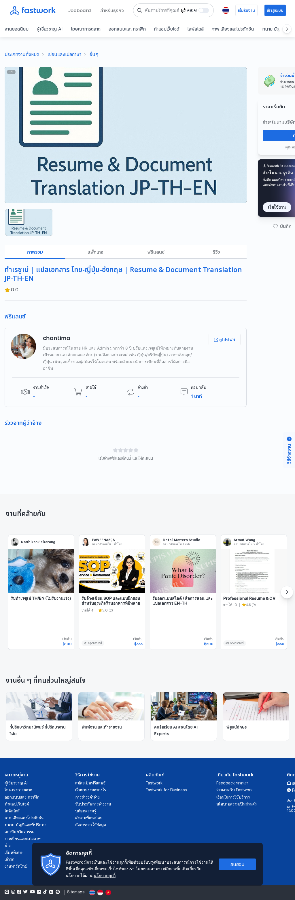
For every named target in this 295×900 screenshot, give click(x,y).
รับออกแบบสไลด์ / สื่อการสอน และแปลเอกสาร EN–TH (182, 601)
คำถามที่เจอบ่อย (89, 818)
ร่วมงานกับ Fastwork (234, 790)
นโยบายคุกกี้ (105, 875)
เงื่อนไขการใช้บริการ (233, 797)
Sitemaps (75, 892)
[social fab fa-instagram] (13, 892)
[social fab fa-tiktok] (45, 892)
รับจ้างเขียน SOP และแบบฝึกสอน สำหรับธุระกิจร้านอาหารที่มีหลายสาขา (111, 603)
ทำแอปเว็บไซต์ (166, 28)
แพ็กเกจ (95, 251)
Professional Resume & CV (249, 598)
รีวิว (216, 251)
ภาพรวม (35, 251)
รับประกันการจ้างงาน (93, 804)
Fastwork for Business (166, 790)
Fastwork (154, 783)
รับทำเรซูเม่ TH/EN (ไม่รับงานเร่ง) (41, 598)
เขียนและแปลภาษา (64, 54)
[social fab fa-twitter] (25, 892)
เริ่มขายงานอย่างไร (90, 790)
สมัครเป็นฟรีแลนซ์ (90, 783)
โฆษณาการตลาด (86, 28)
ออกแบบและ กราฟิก (127, 28)
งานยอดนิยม (17, 28)
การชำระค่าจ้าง (87, 797)
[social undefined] (51, 892)
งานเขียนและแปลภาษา (24, 838)
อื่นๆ (94, 54)
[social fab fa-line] (7, 892)
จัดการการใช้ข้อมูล (90, 824)
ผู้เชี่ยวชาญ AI (50, 28)
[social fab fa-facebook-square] (19, 892)
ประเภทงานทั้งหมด (22, 54)
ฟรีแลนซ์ (156, 251)
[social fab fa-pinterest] (58, 892)
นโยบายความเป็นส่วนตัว (236, 804)
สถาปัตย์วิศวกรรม (20, 831)
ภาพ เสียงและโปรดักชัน (233, 28)
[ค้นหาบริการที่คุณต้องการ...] (140, 10)
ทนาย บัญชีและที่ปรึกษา (25, 824)
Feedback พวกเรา (232, 783)
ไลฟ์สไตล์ (195, 28)
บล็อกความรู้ (85, 811)
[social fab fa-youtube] (32, 892)
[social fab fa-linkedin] (39, 892)
